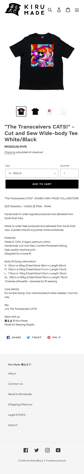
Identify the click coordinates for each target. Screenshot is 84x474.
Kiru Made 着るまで (36, 461)
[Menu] (76, 9)
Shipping (9, 152)
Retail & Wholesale (20, 394)
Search (13, 425)
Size (8, 165)
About (12, 373)
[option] (21, 111)
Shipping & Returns (20, 404)
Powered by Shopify (56, 461)
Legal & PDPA (16, 415)
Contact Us (15, 384)
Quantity (65, 165)
